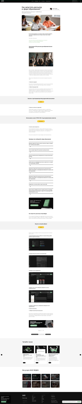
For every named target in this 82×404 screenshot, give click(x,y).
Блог (42, 400)
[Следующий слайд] (80, 354)
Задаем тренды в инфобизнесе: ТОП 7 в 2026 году (27, 355)
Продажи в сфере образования (35, 334)
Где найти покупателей (48, 334)
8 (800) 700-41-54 (74, 0)
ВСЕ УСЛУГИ (53, 382)
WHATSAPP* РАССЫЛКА (34, 375)
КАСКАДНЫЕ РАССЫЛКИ (44, 383)
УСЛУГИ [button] (32, 1)
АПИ (42, 402)
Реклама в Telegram (34, 400)
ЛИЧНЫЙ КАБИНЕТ (48, 1)
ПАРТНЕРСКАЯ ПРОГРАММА (54, 375)
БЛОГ (40, 1)
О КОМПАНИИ (36, 1)
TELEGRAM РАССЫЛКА (44, 375)
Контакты (43, 401)
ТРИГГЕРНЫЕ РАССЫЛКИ (35, 383)
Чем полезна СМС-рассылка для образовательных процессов (38, 40)
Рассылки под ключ (34, 401)
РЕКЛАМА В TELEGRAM (25, 383)
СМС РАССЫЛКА (25, 375)
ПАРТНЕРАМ (43, 1)
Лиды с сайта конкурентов (41, 334)
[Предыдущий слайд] (1, 354)
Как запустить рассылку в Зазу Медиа (34, 42)
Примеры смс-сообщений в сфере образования (36, 41)
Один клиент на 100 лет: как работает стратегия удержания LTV (53, 355)
